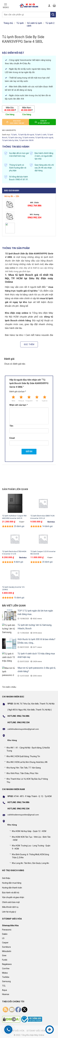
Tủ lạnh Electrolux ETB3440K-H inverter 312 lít (14, 552)
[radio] (10, 109)
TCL (4, 986)
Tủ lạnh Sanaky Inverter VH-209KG (13, 588)
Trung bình (29, 401)
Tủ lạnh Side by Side (10, 140)
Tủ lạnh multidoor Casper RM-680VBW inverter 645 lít (14, 517)
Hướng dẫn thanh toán (12, 888)
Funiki (4, 960)
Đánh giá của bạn (17, 391)
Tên (11, 426)
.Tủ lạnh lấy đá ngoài (26, 135)
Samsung (6, 981)
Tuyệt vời (44, 401)
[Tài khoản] (49, 5)
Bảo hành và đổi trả (10, 892)
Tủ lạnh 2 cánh (40, 135)
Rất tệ (13, 401)
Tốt (37, 401)
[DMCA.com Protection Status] (11, 1019)
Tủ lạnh (20, 23)
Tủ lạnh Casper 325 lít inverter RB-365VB (43, 552)
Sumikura (6, 947)
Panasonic (6, 930)
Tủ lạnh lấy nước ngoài (44, 137)
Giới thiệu (6, 878)
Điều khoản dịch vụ (10, 907)
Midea (5, 973)
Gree (4, 955)
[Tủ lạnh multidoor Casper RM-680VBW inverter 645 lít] (15, 503)
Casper (5, 942)
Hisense (5, 994)
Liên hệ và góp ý (9, 912)
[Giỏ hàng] (54, 5)
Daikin (4, 934)
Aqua (4, 990)
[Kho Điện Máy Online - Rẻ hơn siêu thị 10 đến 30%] (29, 5)
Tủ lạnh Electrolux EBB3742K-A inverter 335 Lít (42, 517)
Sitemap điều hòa (15, 1031)
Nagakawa (7, 964)
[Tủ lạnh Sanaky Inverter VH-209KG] (15, 574)
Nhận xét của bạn (18, 405)
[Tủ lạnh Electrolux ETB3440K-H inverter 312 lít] (15, 538)
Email (12, 438)
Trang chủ (8, 23)
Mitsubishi (6, 951)
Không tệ (21, 401)
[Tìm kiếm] (53, 14)
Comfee (5, 968)
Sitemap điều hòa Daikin (39, 1031)
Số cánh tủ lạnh (34, 23)
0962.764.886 (34, 205)
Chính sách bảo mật (11, 902)
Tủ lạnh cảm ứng (15, 137)
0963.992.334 (34, 217)
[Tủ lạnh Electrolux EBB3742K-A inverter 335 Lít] (43, 503)
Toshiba (5, 977)
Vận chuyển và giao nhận (13, 897)
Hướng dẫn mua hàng (11, 883)
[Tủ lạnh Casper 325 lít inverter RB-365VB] (43, 538)
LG (3, 938)
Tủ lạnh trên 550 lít (26, 140)
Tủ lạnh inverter (28, 137)
